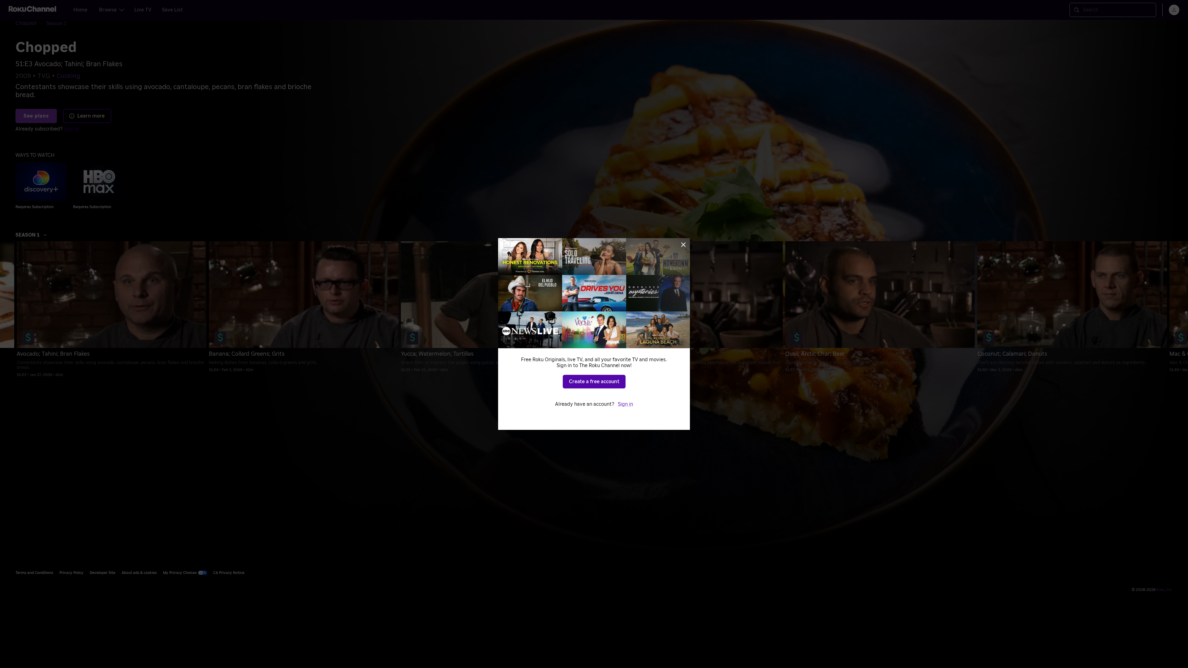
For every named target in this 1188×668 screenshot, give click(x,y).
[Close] (683, 245)
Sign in (625, 404)
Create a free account (594, 381)
